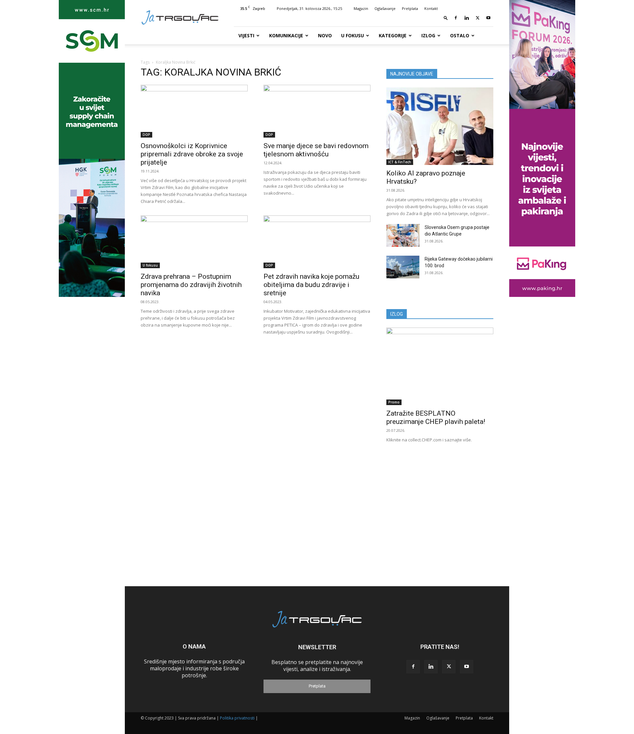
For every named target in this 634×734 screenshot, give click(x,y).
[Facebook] (456, 17)
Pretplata (410, 8)
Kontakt (431, 8)
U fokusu (352, 35)
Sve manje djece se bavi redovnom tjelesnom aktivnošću (316, 150)
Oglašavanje (385, 8)
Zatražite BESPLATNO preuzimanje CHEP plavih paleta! (435, 417)
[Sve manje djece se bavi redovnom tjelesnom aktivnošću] (317, 111)
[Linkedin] (467, 17)
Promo (394, 402)
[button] (446, 17)
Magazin (361, 8)
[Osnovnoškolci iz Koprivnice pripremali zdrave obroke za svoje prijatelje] (194, 111)
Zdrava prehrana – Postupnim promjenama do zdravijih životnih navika (191, 284)
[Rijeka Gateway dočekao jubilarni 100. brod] (402, 267)
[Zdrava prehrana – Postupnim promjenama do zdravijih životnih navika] (194, 241)
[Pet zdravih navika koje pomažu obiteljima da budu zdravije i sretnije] (317, 241)
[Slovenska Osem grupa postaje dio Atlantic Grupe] (402, 235)
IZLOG (396, 314)
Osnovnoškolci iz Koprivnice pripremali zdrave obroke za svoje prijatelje (192, 154)
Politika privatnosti (237, 718)
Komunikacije (286, 35)
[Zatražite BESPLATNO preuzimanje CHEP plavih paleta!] (439, 366)
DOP (146, 134)
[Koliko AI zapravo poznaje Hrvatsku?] (439, 126)
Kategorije (392, 35)
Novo (325, 35)
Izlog (428, 35)
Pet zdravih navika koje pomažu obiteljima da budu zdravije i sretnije (311, 284)
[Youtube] (488, 17)
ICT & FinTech (399, 162)
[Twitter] (477, 17)
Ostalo (459, 35)
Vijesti (246, 35)
